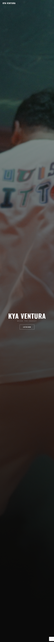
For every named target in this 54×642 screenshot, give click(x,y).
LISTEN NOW (27, 327)
